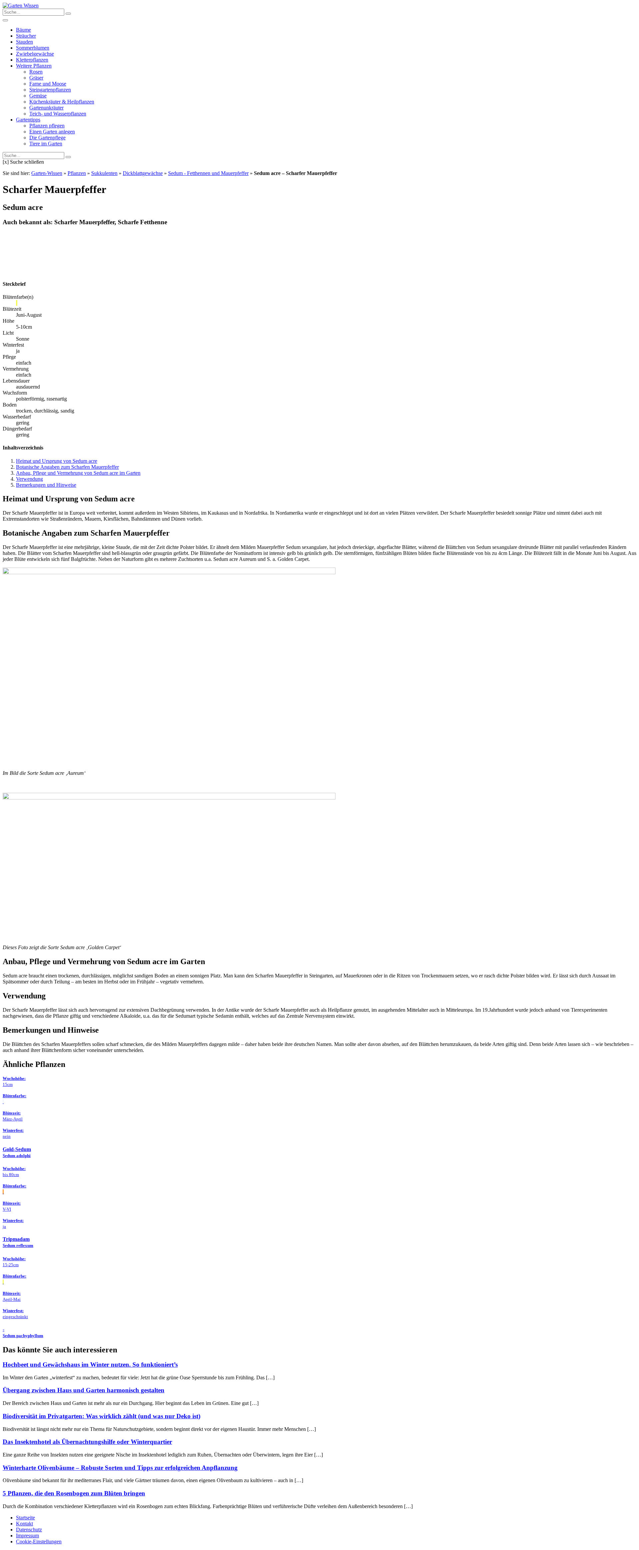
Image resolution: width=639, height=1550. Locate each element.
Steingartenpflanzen (50, 89)
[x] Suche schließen (23, 162)
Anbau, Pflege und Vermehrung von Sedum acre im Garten (78, 473)
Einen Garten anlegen (52, 131)
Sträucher (26, 36)
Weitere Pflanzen (34, 66)
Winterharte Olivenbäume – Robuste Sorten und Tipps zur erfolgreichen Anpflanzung (120, 1467)
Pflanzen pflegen (47, 125)
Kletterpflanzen (32, 60)
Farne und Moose (47, 83)
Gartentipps (28, 119)
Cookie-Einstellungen (39, 1541)
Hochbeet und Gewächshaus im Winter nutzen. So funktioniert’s (90, 1364)
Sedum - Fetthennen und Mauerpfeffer (208, 173)
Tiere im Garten (45, 143)
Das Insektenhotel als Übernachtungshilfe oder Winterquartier (87, 1441)
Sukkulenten (104, 173)
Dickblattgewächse (143, 173)
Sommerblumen (32, 48)
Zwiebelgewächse (35, 54)
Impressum (27, 1535)
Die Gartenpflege (47, 137)
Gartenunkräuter (46, 107)
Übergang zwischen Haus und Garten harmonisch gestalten (83, 1390)
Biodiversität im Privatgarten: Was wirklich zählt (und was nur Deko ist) (101, 1416)
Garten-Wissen (46, 173)
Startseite (25, 1517)
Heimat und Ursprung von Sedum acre (56, 461)
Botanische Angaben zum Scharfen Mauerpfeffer (67, 467)
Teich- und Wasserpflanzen (57, 113)
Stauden (24, 42)
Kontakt (24, 1523)
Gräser (36, 78)
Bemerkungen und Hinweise (46, 485)
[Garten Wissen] (21, 5)
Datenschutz (29, 1529)
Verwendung (29, 479)
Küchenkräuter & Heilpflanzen (61, 101)
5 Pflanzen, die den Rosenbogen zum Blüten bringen (74, 1493)
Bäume (23, 30)
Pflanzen (77, 173)
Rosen (36, 72)
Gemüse (38, 95)
